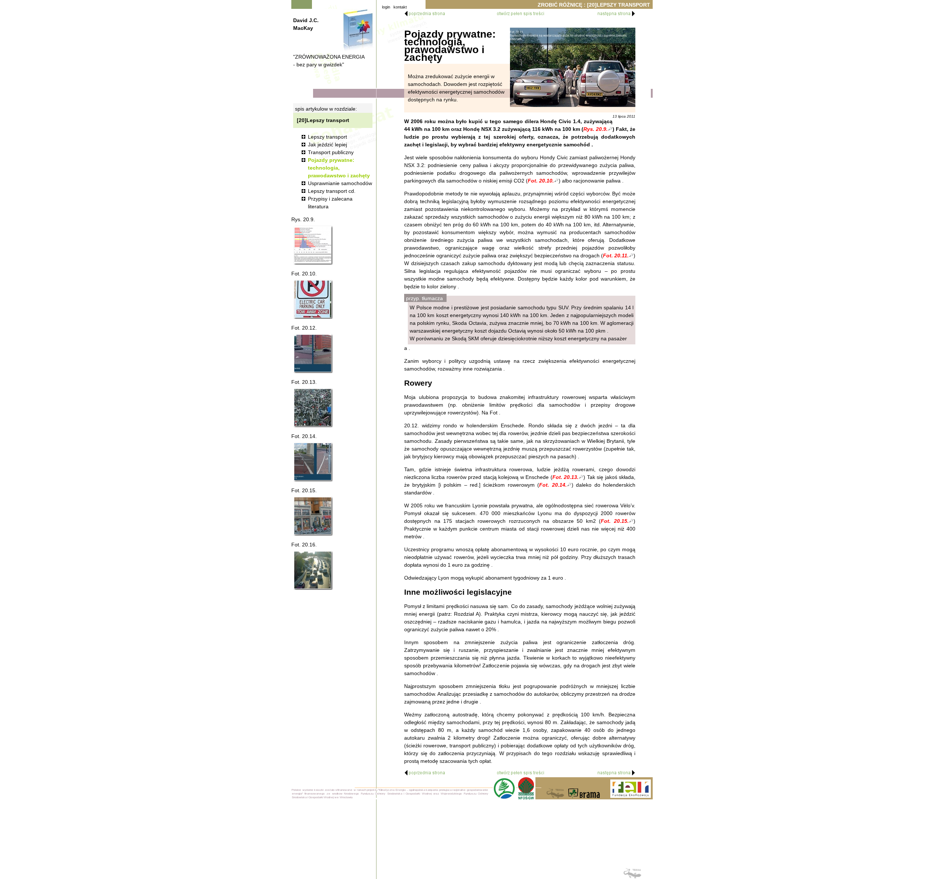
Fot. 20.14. (552, 485)
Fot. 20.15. (615, 521)
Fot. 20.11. (616, 255)
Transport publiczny (331, 152)
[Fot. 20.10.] (313, 299)
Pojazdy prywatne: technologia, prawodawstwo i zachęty (339, 167)
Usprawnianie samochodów (340, 183)
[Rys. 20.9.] (313, 245)
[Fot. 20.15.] (313, 516)
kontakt (400, 7)
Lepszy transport (327, 137)
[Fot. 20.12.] (313, 353)
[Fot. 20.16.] (313, 570)
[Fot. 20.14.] (313, 462)
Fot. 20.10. (541, 181)
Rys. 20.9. (595, 129)
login (386, 7)
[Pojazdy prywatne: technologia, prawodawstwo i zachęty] (572, 67)
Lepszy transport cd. (331, 191)
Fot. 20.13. (565, 477)
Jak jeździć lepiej (327, 144)
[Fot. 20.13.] (313, 407)
